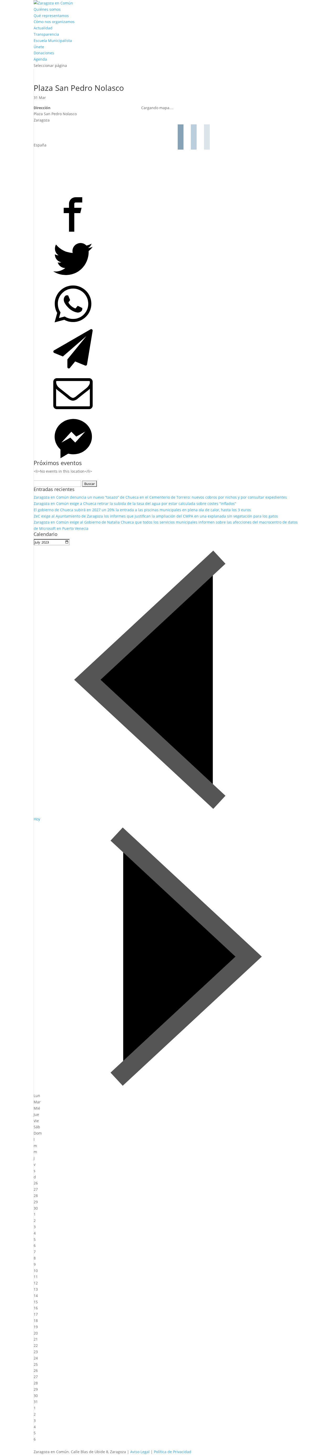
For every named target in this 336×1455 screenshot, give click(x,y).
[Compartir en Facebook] (140, 213)
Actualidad (43, 27)
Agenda (40, 59)
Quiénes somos (47, 9)
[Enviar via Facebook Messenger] (140, 437)
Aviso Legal (140, 1451)
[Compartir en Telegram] (140, 347)
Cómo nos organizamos (54, 21)
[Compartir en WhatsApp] (140, 303)
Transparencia (46, 34)
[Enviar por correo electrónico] (140, 392)
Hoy (37, 818)
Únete (39, 46)
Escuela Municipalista (53, 40)
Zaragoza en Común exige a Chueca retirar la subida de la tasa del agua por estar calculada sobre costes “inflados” (135, 503)
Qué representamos (51, 15)
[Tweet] (140, 258)
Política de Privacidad (172, 1451)
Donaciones (44, 52)
